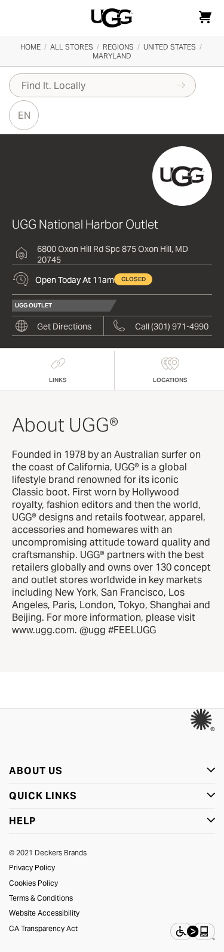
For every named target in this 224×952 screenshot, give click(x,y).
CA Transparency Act (43, 928)
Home (30, 46)
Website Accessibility (44, 912)
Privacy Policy (32, 867)
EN (24, 115)
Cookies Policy (33, 883)
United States (169, 46)
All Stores (71, 46)
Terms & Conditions (41, 898)
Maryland (112, 55)
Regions (118, 46)
